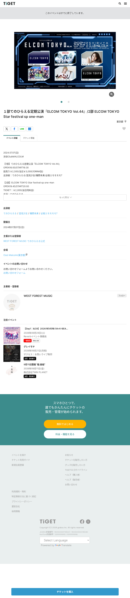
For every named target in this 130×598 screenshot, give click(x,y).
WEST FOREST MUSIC (14, 241)
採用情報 (16, 511)
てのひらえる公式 (36, 241)
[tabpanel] (65, 60)
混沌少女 (23, 213)
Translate (66, 545)
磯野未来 (34, 213)
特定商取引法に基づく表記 (24, 496)
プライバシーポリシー (22, 501)
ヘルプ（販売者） (73, 480)
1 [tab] (61, 102)
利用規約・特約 (19, 491)
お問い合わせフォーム (14, 272)
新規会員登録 (18, 465)
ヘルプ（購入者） (73, 475)
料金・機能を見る (65, 434)
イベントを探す (19, 455)
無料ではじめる (65, 424)
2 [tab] (69, 102)
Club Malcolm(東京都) (14, 255)
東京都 (120, 121)
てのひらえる (10, 213)
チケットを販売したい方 (76, 460)
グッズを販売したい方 (75, 465)
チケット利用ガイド (21, 460)
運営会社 (16, 506)
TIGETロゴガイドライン (76, 470)
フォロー (121, 296)
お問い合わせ (71, 484)
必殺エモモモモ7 (49, 213)
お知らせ (69, 455)
